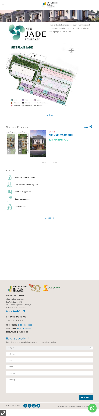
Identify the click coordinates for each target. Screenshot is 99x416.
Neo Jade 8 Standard (61, 135)
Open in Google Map (14, 311)
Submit (87, 397)
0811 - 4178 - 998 (24, 328)
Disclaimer (11, 332)
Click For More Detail (58, 140)
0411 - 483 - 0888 (25, 325)
